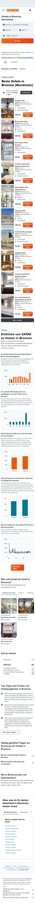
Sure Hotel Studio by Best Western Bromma (23, 298)
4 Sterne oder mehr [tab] (9, 593)
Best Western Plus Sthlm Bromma (21, 188)
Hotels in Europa (23, 866)
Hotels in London (10, 826)
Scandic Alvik (20, 100)
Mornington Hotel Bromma (21, 144)
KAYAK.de (7, 866)
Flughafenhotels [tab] (25, 812)
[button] (3, 10)
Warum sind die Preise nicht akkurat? (15, 897)
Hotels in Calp (9, 842)
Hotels (14, 866)
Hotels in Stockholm (12, 869)
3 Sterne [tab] (21, 593)
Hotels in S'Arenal (10, 831)
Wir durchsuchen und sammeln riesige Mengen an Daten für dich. (16, 894)
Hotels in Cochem (10, 847)
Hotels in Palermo (10, 834)
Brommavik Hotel (21, 121)
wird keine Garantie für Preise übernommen (18, 884)
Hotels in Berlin (9, 839)
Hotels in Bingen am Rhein (13, 850)
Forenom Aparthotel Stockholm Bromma (22, 165)
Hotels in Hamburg (11, 836)
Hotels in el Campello (11, 828)
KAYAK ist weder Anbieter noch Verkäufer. (13, 890)
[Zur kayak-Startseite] (13, 10)
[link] (17, 567)
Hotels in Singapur (10, 853)
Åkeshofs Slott (20, 253)
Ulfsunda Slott (20, 211)
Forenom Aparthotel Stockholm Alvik (22, 275)
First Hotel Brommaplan (23, 232)
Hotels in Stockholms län (22, 868)
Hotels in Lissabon (10, 845)
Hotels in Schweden (8, 868)
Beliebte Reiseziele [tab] (10, 812)
